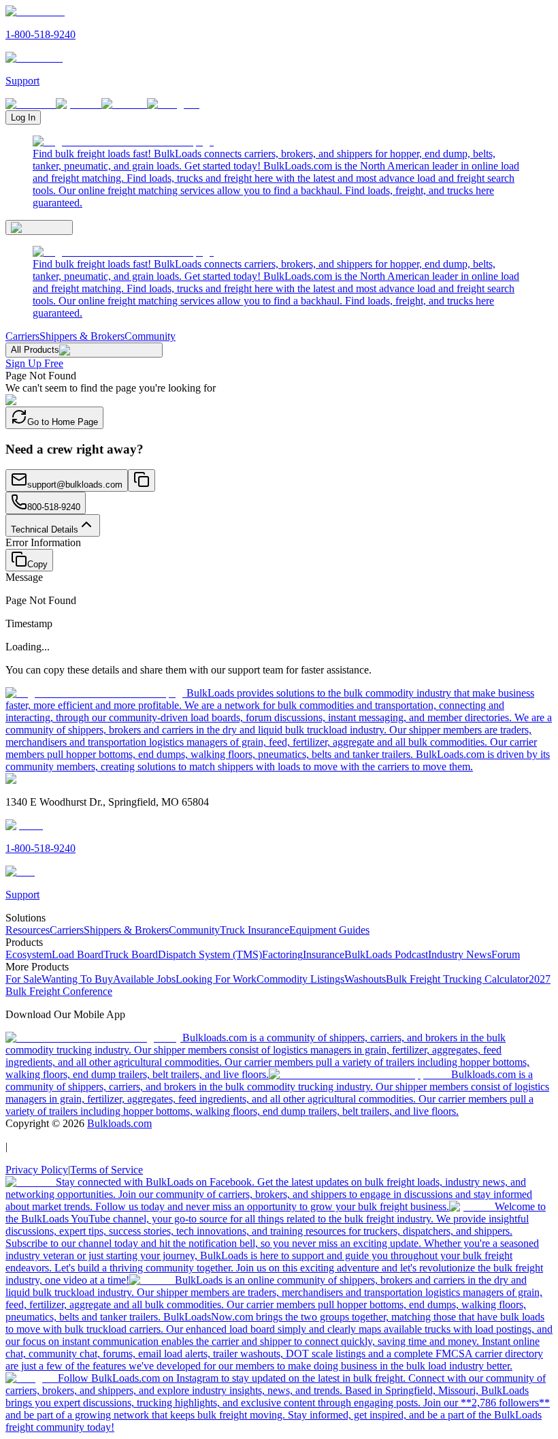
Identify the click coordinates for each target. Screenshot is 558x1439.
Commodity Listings (300, 979)
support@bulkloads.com (74, 484)
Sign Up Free (34, 363)
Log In (23, 117)
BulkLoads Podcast (386, 954)
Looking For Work (216, 979)
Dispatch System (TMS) (210, 954)
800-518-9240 (53, 507)
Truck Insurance (254, 930)
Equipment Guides (329, 930)
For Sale (23, 979)
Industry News (459, 954)
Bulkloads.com (119, 1123)
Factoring (282, 954)
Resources (27, 930)
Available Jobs (144, 979)
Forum (505, 954)
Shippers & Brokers (82, 336)
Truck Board (130, 954)
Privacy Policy (36, 1169)
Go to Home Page (62, 422)
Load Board (77, 954)
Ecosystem (28, 954)
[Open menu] (39, 227)
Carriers (22, 336)
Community (150, 336)
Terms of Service (106, 1169)
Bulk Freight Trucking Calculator (457, 979)
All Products (35, 350)
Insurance (323, 954)
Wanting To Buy (77, 979)
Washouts (365, 979)
